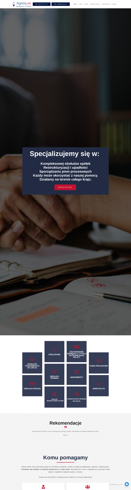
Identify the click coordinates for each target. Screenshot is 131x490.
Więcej (54, 355)
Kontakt (114, 4)
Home (75, 4)
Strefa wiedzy (106, 4)
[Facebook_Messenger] (127, 484)
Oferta (86, 4)
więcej (32, 369)
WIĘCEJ (54, 399)
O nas (80, 4)
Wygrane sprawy (95, 4)
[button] (22, 434)
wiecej (77, 353)
